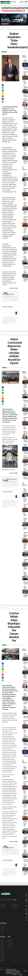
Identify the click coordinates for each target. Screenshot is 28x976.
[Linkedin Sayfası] (11, 899)
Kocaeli (2, 927)
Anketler (10, 941)
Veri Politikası (3, 907)
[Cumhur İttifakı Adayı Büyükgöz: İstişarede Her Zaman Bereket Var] (10, 653)
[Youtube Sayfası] (8, 899)
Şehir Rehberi (2, 958)
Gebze (7, 333)
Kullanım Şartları (15, 904)
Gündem (8, 27)
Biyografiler (10, 942)
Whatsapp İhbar (15, 905)
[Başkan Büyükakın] (10, 68)
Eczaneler (3, 947)
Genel (2, 932)
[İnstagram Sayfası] (6, 899)
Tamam (20, 974)
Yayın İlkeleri (3, 905)
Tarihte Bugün (2, 952)
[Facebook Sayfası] (1, 899)
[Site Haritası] (16, 899)
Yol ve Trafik (2, 943)
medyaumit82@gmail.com (11, 296)
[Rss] (13, 899)
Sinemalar (3, 954)
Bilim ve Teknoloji (4, 929)
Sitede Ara (10, 939)
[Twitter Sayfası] (4, 899)
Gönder (16, 313)
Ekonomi (13, 2)
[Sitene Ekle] (18, 899)
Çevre (2, 930)
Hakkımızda (3, 904)
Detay (15, 974)
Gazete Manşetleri (3, 960)
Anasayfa (3, 27)
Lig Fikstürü (2, 950)
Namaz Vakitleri (2, 946)
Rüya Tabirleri (9, 945)
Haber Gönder (15, 907)
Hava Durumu (2, 940)
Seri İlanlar (3, 955)
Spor (2, 933)
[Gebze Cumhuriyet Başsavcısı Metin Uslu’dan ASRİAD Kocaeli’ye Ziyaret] (10, 377)
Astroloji (9, 947)
